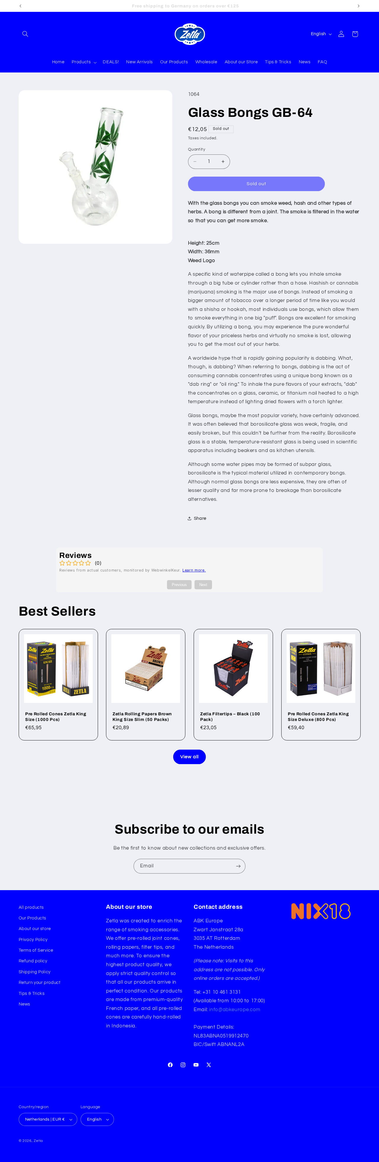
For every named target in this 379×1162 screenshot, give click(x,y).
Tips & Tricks (32, 993)
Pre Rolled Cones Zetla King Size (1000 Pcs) (55, 716)
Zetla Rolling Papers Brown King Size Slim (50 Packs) (142, 716)
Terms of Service (36, 950)
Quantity (196, 149)
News (24, 1004)
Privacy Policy (33, 939)
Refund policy (33, 961)
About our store (35, 929)
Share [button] (200, 518)
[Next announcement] (358, 6)
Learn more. (194, 570)
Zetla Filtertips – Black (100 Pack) (230, 716)
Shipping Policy (35, 972)
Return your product (40, 982)
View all (189, 756)
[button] (25, 34)
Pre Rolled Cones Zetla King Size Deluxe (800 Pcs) (318, 716)
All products (31, 907)
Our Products (32, 918)
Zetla (38, 1140)
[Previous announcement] (20, 6)
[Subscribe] (238, 866)
